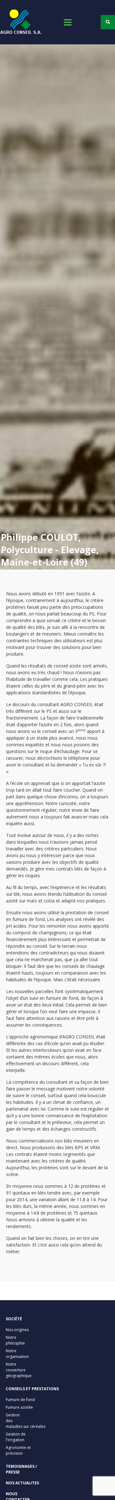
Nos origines (17, 1329)
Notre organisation (17, 1353)
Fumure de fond (20, 1399)
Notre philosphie (15, 1340)
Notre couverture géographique (19, 1369)
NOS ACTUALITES (22, 1483)
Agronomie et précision (18, 1450)
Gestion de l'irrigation (16, 1437)
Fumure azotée (19, 1407)
